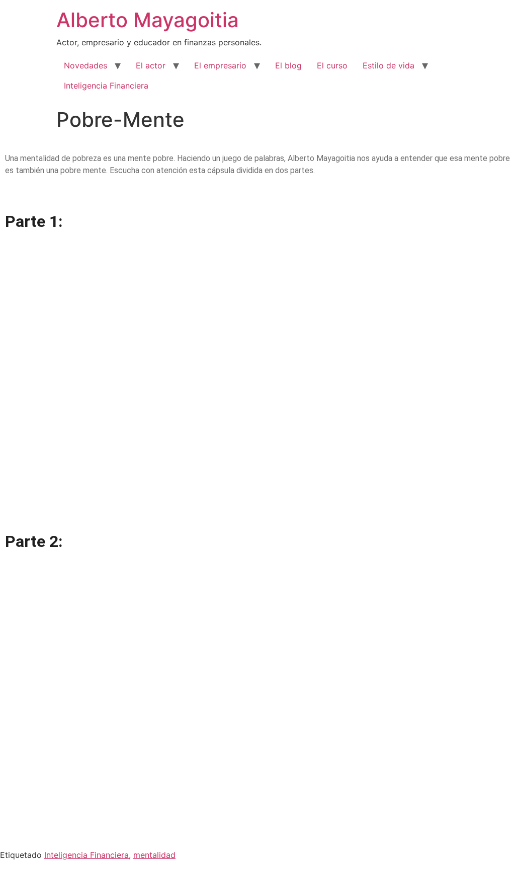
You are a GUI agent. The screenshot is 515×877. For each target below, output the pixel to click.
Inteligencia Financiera (106, 86)
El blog (288, 65)
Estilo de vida (388, 65)
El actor (150, 65)
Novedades (85, 65)
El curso (332, 65)
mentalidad (154, 855)
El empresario (220, 65)
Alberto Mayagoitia (147, 20)
